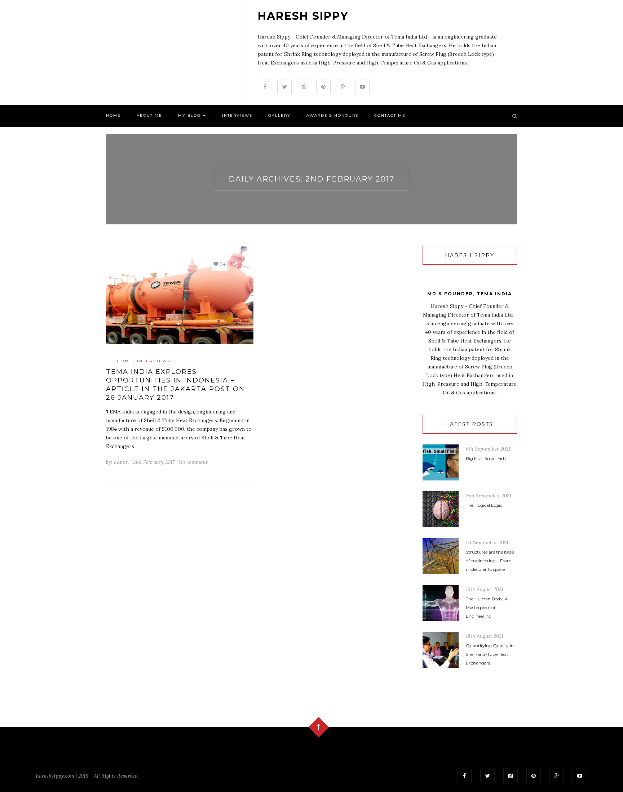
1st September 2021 (487, 542)
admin (121, 462)
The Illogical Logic (484, 505)
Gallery (279, 115)
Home (113, 115)
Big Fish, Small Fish (486, 458)
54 (222, 264)
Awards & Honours (332, 115)
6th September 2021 (488, 449)
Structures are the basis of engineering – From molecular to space (490, 560)
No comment (193, 462)
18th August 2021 (484, 636)
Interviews (237, 115)
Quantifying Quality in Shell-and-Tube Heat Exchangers (490, 654)
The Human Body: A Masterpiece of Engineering (487, 607)
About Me (149, 115)
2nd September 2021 (488, 495)
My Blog (190, 115)
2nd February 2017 (153, 462)
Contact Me (390, 115)
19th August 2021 (484, 589)
